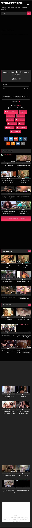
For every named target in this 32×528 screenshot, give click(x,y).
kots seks (11, 116)
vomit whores (21, 127)
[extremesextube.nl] (13, 4)
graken (24, 112)
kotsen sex (12, 123)
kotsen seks (20, 119)
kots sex (21, 116)
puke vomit (10, 127)
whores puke (16, 131)
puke (21, 123)
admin (19, 105)
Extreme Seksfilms (12, 112)
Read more (15, 101)
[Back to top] (27, 523)
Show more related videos (16, 219)
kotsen (10, 119)
